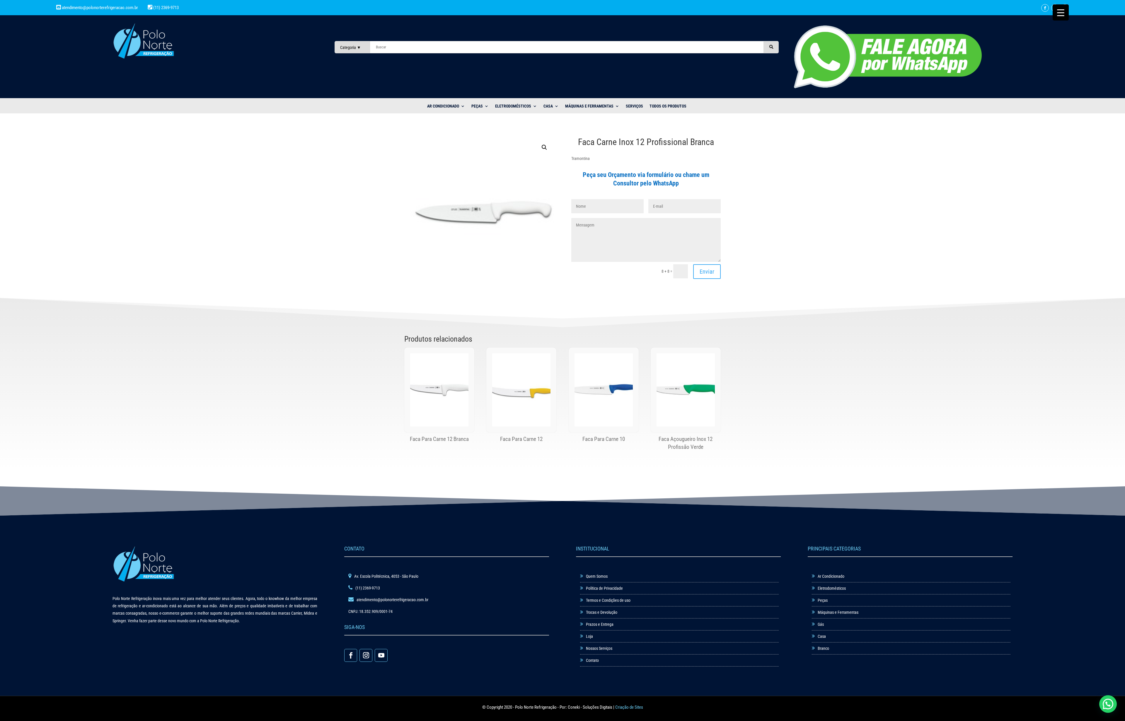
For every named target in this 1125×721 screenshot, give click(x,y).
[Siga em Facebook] (1045, 8)
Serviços (634, 106)
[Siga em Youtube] (381, 655)
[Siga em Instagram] (365, 655)
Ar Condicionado (831, 576)
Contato (592, 660)
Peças (823, 600)
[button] (544, 147)
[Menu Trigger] (1061, 12)
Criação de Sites (629, 707)
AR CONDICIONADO (443, 106)
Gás (821, 624)
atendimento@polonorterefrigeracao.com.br (100, 7)
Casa (822, 636)
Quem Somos (597, 576)
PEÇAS (477, 106)
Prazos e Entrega (599, 624)
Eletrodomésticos (513, 106)
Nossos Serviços (599, 648)
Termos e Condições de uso (608, 600)
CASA (548, 106)
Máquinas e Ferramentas (589, 106)
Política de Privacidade (604, 588)
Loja (589, 636)
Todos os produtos (668, 106)
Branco (823, 648)
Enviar (707, 271)
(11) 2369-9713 (165, 7)
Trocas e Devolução (601, 612)
